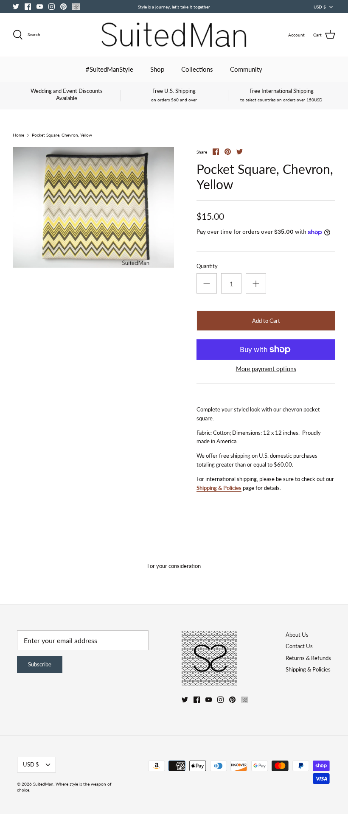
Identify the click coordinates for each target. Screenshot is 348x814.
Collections (197, 69)
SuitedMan (43, 783)
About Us (297, 634)
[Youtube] (39, 6)
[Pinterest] (63, 6)
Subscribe (39, 664)
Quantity (207, 266)
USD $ (320, 6)
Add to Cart (266, 320)
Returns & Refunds (308, 658)
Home (18, 135)
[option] (93, 207)
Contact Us (299, 646)
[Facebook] (28, 6)
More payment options (266, 369)
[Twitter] (16, 6)
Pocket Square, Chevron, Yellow (62, 135)
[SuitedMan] (174, 35)
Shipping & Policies (218, 487)
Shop (157, 69)
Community (246, 69)
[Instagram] (51, 6)
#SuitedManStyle (109, 69)
